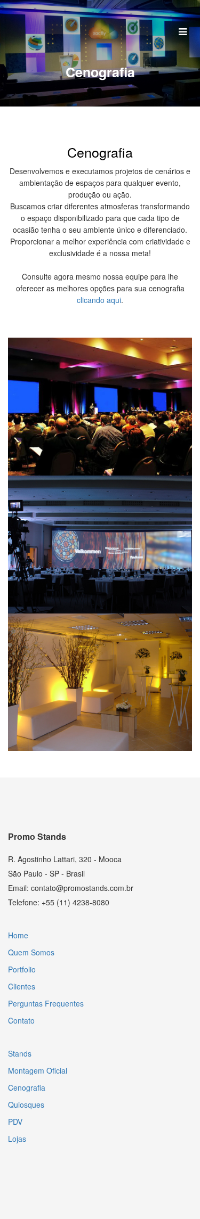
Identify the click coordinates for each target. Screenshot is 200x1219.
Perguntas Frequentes (46, 1003)
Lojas (17, 1138)
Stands (19, 1053)
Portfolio (22, 969)
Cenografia (26, 1087)
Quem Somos (31, 952)
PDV (15, 1121)
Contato (21, 1020)
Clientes (21, 986)
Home (18, 935)
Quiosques (26, 1104)
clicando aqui (99, 299)
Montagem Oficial (37, 1070)
